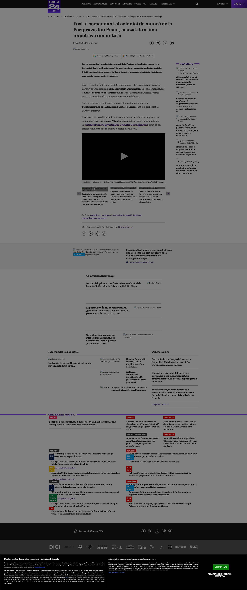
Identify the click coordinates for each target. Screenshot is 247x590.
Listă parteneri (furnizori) (116, 572)
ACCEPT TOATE (221, 567)
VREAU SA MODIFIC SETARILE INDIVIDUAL (219, 575)
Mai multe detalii (40, 567)
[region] (123, 572)
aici (66, 577)
